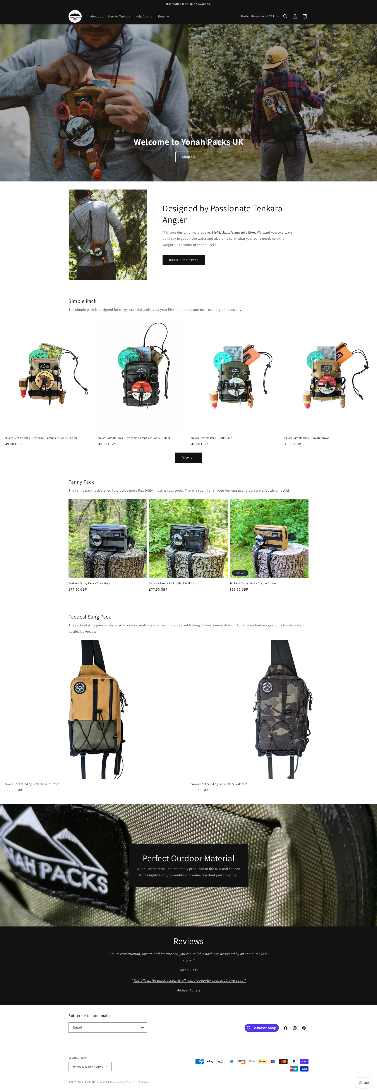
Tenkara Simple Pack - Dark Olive (210, 438)
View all (188, 457)
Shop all (188, 156)
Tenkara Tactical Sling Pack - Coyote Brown (31, 784)
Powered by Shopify (137, 1081)
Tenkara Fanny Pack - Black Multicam (173, 583)
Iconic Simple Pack (183, 260)
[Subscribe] (142, 1027)
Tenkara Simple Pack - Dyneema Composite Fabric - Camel (40, 438)
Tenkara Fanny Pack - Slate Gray (89, 583)
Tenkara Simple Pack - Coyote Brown (306, 438)
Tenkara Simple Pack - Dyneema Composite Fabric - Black (133, 438)
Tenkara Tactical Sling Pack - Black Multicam (218, 784)
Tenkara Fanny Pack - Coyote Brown (253, 583)
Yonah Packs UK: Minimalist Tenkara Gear (101, 1081)
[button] (163, 16)
